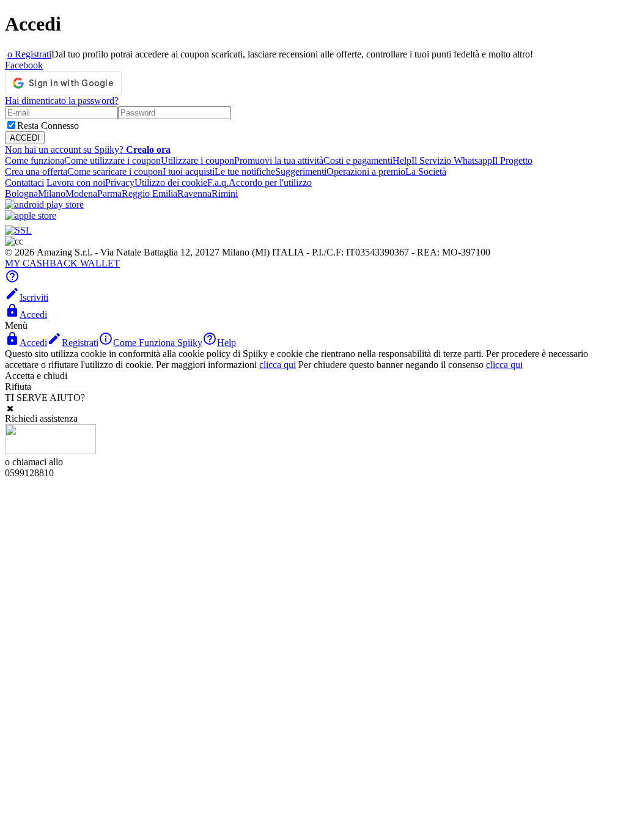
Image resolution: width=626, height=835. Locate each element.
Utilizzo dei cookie (170, 182)
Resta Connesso (48, 125)
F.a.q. (218, 182)
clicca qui (277, 364)
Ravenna (194, 193)
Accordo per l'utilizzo (270, 182)
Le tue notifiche (245, 171)
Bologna (21, 193)
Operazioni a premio (365, 171)
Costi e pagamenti (357, 160)
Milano (51, 193)
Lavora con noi (75, 182)
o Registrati (29, 54)
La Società (425, 171)
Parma (109, 193)
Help (401, 160)
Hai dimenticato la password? (62, 100)
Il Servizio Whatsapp (451, 160)
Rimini (225, 193)
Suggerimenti (300, 171)
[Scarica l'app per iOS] (30, 215)
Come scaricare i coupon (115, 171)
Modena (81, 193)
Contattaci (24, 182)
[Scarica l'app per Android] (44, 204)
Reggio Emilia (149, 193)
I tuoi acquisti (189, 171)
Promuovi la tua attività (278, 160)
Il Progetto (512, 160)
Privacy (119, 182)
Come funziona (34, 160)
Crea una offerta (36, 171)
